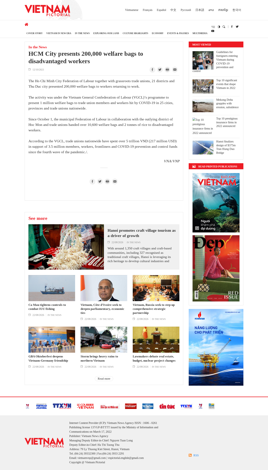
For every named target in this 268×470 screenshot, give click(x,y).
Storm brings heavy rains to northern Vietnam (99, 358)
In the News (82, 33)
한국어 (236, 10)
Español (161, 10)
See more (37, 218)
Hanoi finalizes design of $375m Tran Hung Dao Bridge (226, 147)
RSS (196, 455)
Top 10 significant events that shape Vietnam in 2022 (226, 84)
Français (147, 10)
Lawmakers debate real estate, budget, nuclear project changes (154, 358)
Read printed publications (217, 166)
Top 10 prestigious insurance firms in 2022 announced (227, 122)
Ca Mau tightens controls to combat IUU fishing (47, 307)
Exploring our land (106, 33)
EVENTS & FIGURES (178, 33)
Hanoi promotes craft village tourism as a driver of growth (142, 233)
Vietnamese (131, 10)
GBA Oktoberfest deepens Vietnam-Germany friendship (48, 358)
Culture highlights (135, 33)
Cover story (34, 33)
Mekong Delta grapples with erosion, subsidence (227, 103)
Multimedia (200, 33)
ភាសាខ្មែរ (223, 10)
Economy (158, 33)
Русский (186, 10)
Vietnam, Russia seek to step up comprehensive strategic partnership (154, 309)
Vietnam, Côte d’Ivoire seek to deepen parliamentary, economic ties (102, 309)
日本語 (199, 10)
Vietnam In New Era (58, 33)
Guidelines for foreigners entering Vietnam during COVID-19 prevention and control (215, 61)
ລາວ (211, 10)
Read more (104, 378)
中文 (173, 10)
